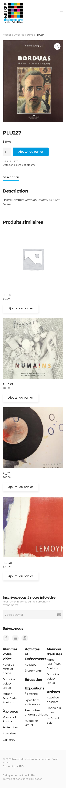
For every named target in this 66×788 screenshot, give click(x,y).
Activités (30, 665)
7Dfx (21, 766)
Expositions (34, 688)
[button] (61, 13)
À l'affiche (31, 694)
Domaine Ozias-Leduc (9, 683)
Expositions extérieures (32, 702)
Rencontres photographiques (33, 712)
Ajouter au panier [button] (20, 308)
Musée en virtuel (31, 723)
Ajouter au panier (30, 152)
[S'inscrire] (59, 614)
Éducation (33, 680)
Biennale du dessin (55, 710)
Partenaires (10, 727)
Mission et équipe (9, 719)
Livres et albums (23, 35)
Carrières (9, 740)
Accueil (7, 35)
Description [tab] (11, 177)
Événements (33, 671)
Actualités (9, 733)
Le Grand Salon (53, 720)
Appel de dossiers (53, 700)
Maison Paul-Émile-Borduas (10, 698)
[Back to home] (13, 13)
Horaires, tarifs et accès (8, 669)
